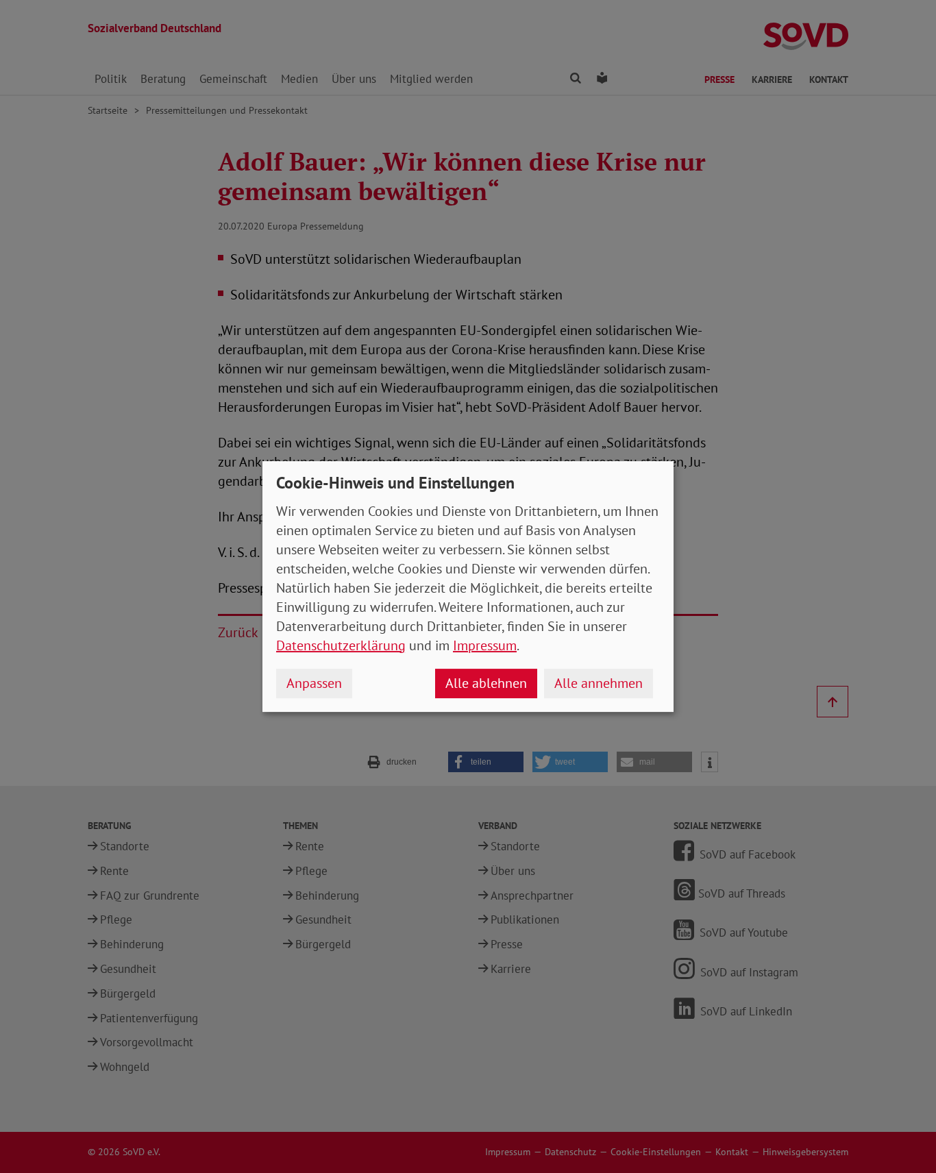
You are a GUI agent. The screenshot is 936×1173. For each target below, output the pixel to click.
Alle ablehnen (486, 683)
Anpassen (314, 683)
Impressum (485, 645)
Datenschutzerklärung (341, 645)
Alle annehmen (598, 683)
